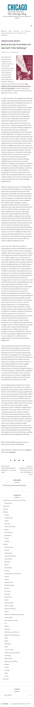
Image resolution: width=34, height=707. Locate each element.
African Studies (9, 547)
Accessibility (4, 704)
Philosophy (8, 644)
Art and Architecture (10, 556)
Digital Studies (9, 582)
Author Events (9, 518)
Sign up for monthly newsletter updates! (14, 485)
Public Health (8, 658)
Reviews (7, 538)
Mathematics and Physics (12, 632)
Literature (7, 629)
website (28, 450)
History (7, 611)
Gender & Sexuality (10, 608)
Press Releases (9, 532)
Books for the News (10, 526)
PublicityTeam (15, 52)
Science (7, 667)
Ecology (7, 588)
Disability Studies (9, 585)
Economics (8, 591)
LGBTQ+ (7, 626)
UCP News (6, 679)
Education (7, 594)
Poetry (6, 647)
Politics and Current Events (12, 652)
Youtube (7, 541)
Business (7, 570)
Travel (6, 676)
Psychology (8, 655)
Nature (6, 641)
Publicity (5, 512)
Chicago (7, 576)
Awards (7, 521)
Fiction (6, 600)
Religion (7, 664)
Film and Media (9, 603)
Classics (7, 579)
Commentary (8, 503)
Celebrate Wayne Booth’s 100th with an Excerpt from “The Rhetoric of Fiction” (26, 471)
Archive (7, 515)
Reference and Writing (11, 661)
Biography (7, 562)
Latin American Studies (11, 620)
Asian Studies (8, 559)
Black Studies (8, 568)
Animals (7, 550)
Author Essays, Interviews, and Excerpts (10, 41)
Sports (6, 673)
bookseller (12, 452)
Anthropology (8, 553)
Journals (5, 509)
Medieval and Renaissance (12, 635)
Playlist (7, 529)
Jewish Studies (9, 617)
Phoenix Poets (9, 649)
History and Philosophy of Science (14, 614)
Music (6, 638)
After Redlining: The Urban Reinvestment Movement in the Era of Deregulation (16, 86)
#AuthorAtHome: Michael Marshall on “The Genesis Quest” (8, 470)
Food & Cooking (9, 606)
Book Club (7, 524)
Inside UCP (6, 506)
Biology (7, 565)
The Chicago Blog (17, 14)
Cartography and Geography (13, 573)
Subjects (5, 544)
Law (6, 623)
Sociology (7, 670)
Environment (8, 597)
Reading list (8, 535)
